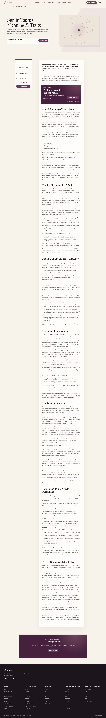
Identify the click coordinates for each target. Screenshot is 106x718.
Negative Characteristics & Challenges (21, 70)
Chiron (86, 691)
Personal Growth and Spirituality (22, 82)
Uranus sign (47, 701)
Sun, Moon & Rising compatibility (30, 706)
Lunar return (27, 699)
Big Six (66, 706)
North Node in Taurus (74, 222)
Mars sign (46, 696)
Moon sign (55, 547)
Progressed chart (28, 696)
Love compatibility (28, 704)
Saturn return (27, 701)
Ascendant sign (62, 547)
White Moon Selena (88, 701)
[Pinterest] (8, 678)
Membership (6, 699)
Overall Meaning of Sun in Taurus (22, 64)
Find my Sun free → (43, 40)
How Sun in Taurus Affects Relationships (21, 79)
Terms (18, 715)
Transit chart (27, 694)
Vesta (86, 698)
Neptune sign (47, 703)
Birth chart (26, 689)
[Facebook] (5, 678)
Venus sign (47, 694)
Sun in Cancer (55, 523)
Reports (58, 2)
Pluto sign (46, 704)
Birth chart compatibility (29, 703)
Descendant (67, 691)
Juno (86, 694)
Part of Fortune (67, 698)
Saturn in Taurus (70, 397)
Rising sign (67, 689)
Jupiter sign (47, 698)
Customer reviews (7, 703)
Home (14, 6)
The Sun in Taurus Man (21, 76)
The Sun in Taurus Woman (21, 73)
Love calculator (27, 708)
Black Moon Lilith (88, 689)
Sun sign (46, 689)
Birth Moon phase (68, 708)
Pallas (86, 696)
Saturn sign (47, 699)
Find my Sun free (23, 86)
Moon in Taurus (64, 356)
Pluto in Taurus (50, 455)
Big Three (66, 703)
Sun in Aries (46, 152)
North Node (67, 699)
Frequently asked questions (9, 704)
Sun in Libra (63, 318)
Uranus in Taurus (66, 297)
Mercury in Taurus (52, 169)
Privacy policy (6, 715)
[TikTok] (13, 678)
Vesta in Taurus (62, 397)
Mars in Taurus (62, 465)
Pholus (86, 699)
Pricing (69, 2)
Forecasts (64, 2)
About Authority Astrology (9, 706)
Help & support (28, 715)
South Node (67, 701)
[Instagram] (11, 678)
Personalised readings (8, 696)
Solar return (27, 698)
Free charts (43, 2)
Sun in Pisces (73, 152)
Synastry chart (27, 691)
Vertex (66, 696)
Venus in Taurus (50, 170)
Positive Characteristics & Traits (22, 67)
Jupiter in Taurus (61, 214)
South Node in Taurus (57, 609)
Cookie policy (13, 715)
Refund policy (22, 715)
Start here (37, 2)
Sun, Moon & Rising (68, 704)
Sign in (99, 2)
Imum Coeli (67, 694)
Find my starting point (91, 2)
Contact (5, 708)
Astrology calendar (51, 2)
